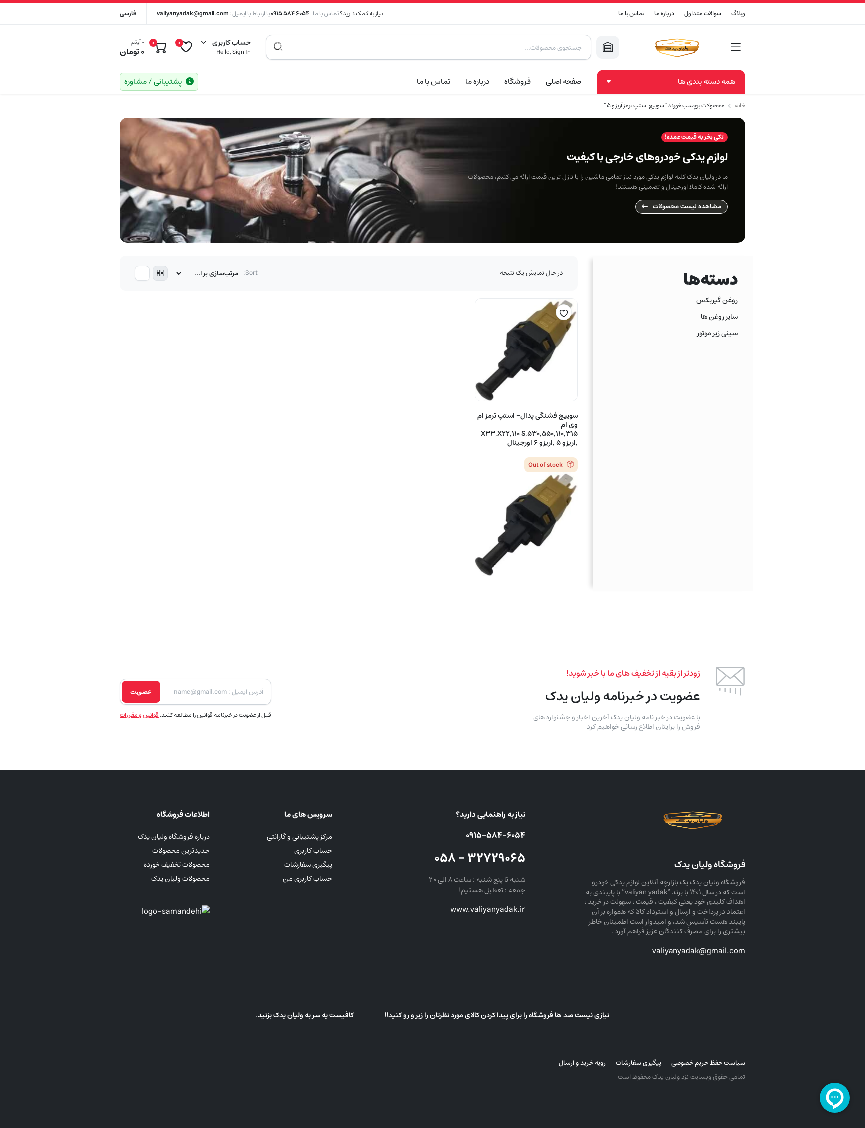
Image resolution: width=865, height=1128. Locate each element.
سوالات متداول (702, 13)
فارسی (128, 13)
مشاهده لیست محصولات (687, 206)
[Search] (278, 47)
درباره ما (664, 13)
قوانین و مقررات (139, 715)
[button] (564, 312)
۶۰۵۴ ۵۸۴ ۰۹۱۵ (290, 13)
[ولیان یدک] (675, 47)
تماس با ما (631, 13)
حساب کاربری (313, 851)
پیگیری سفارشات (308, 865)
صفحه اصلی (564, 81)
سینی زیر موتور (717, 333)
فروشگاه (517, 81)
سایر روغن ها (719, 317)
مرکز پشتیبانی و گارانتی (299, 837)
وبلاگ (738, 13)
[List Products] (142, 273)
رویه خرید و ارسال (582, 1063)
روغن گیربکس (717, 300)
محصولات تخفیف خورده (177, 865)
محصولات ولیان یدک (180, 879)
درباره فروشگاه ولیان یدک (174, 837)
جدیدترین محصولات (181, 851)
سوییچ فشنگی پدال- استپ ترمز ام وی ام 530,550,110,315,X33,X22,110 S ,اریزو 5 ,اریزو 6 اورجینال (527, 429)
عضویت (141, 691)
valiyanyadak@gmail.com (193, 13)
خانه (740, 105)
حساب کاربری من (307, 879)
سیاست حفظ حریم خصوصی (708, 1063)
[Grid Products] (160, 273)
